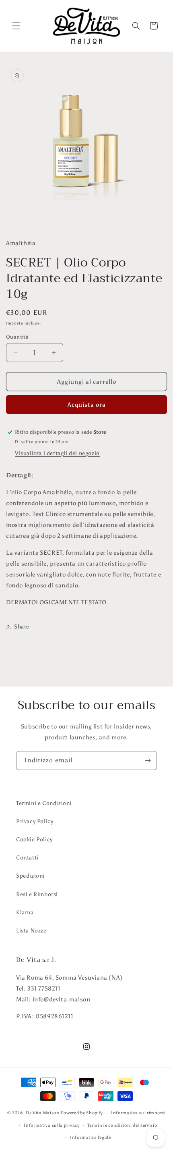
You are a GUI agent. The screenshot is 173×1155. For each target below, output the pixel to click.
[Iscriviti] (148, 760)
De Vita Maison (43, 1112)
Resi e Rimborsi (37, 894)
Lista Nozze (31, 930)
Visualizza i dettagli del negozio (57, 453)
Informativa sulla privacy (52, 1125)
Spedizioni (30, 875)
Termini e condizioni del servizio (122, 1125)
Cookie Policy (34, 839)
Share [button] (21, 626)
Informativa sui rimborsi (138, 1112)
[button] (16, 26)
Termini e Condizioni (44, 803)
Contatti (27, 857)
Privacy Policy (34, 821)
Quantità (17, 337)
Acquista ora (87, 404)
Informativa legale (90, 1137)
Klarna (25, 912)
